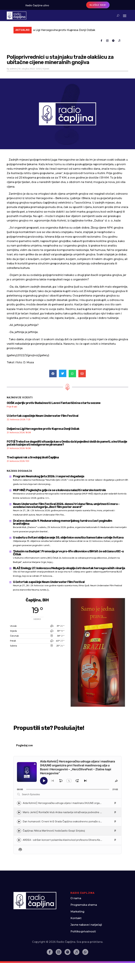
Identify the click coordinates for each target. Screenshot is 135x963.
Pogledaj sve (24, 745)
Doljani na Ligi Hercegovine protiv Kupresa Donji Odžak (40, 30)
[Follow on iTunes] (119, 40)
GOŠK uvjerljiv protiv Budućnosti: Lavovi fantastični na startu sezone (53, 403)
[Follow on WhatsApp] (85, 952)
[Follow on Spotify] (113, 40)
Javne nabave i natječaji (86, 924)
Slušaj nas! (98, 5)
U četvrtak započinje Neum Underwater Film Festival (42, 416)
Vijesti (45, 68)
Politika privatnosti (83, 931)
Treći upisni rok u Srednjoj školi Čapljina (33, 457)
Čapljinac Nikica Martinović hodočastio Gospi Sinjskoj (54, 830)
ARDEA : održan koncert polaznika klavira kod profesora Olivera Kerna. (64, 839)
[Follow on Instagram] (107, 40)
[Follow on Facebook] (101, 40)
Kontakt (75, 918)
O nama (75, 898)
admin (13, 68)
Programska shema (83, 904)
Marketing (77, 911)
